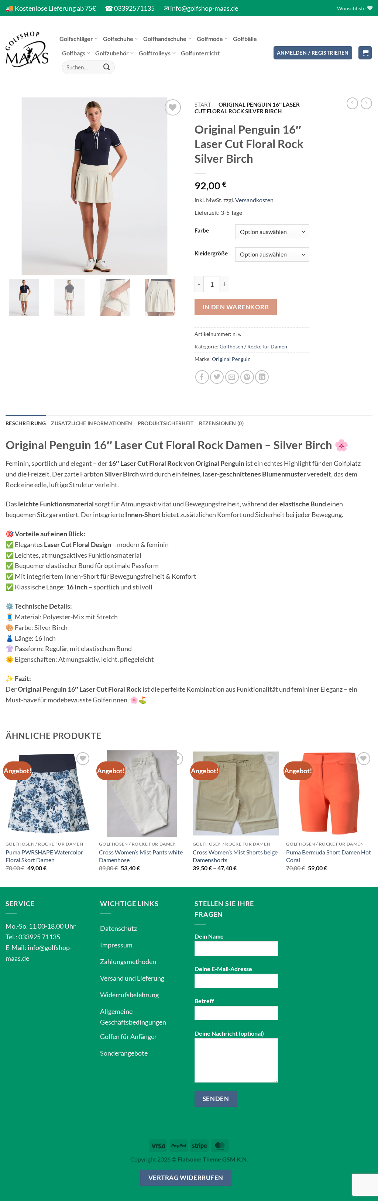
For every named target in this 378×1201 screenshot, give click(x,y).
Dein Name (209, 936)
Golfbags (73, 52)
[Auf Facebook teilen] (202, 377)
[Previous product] (366, 103)
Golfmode (210, 38)
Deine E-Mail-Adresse (223, 968)
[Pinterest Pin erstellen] (247, 377)
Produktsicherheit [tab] (166, 423)
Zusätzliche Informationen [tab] (91, 423)
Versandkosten (254, 199)
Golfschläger (76, 38)
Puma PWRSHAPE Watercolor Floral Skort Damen (44, 856)
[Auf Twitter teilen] (217, 377)
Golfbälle (245, 38)
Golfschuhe (118, 38)
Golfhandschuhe (164, 38)
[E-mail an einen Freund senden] (232, 377)
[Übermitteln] (107, 67)
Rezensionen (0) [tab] (221, 423)
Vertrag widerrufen (185, 1177)
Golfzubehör (112, 52)
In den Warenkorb (236, 307)
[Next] (372, 818)
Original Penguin (231, 359)
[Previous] (5, 818)
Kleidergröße (211, 253)
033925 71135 (39, 937)
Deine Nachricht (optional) (229, 1033)
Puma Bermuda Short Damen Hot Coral (328, 856)
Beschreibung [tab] (26, 423)
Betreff (204, 1000)
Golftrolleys (155, 52)
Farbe (202, 230)
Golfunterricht (200, 52)
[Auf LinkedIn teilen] (262, 377)
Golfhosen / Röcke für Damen (253, 346)
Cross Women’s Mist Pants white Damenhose (141, 856)
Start (203, 104)
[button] (313, 53)
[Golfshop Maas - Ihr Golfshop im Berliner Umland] (27, 49)
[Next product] (352, 103)
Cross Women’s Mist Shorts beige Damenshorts (235, 856)
